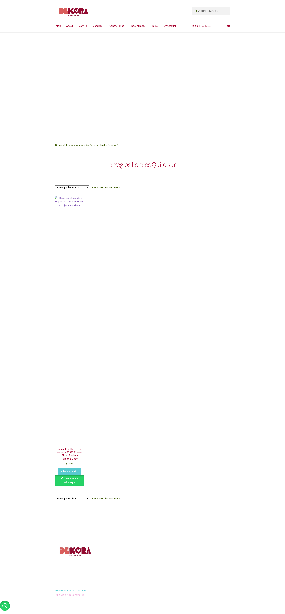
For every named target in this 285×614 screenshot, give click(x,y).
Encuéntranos (138, 25)
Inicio (58, 25)
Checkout (98, 25)
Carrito (83, 25)
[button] (57, 84)
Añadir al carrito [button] (69, 471)
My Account (169, 25)
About (69, 25)
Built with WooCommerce (69, 594)
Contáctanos (116, 25)
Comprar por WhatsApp (71, 480)
